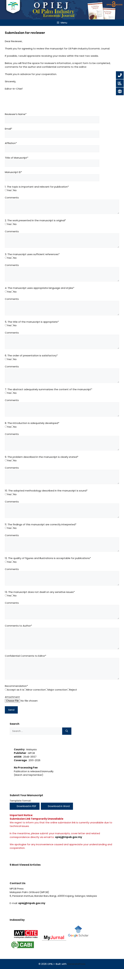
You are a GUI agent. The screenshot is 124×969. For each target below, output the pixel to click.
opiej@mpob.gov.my (68, 837)
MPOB (31, 753)
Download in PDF (26, 806)
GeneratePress (76, 964)
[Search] (66, 731)
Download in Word (58, 806)
